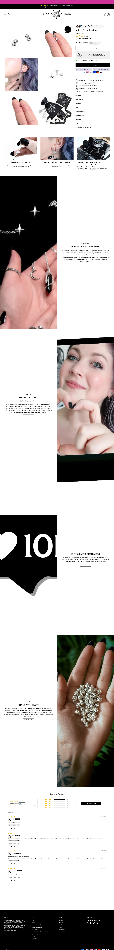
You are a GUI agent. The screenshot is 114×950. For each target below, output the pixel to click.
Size (77, 107)
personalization (80, 99)
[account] (104, 14)
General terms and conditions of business (42, 931)
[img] (11, 816)
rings (60, 927)
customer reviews (36, 934)
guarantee (78, 119)
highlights (78, 95)
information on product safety (83, 127)
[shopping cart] (108, 14)
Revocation (34, 938)
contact (33, 936)
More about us (28, 415)
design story (79, 103)
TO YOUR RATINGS (85, 565)
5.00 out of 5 (22, 802)
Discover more (28, 719)
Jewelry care (35, 922)
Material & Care (80, 111)
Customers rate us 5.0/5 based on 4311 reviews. (61, 5)
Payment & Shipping (37, 924)
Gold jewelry (62, 931)
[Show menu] (5, 14)
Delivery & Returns (80, 115)
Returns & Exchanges (37, 927)
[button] (80, 36)
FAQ (77, 123)
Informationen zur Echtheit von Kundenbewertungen (23, 805)
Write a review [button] (91, 803)
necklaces (61, 924)
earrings (61, 920)
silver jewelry (62, 929)
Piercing (61, 922)
